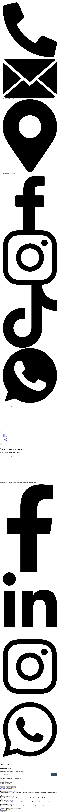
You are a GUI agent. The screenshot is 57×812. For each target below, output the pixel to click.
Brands (4, 439)
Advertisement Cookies (6, 804)
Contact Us (5, 441)
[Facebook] (30, 229)
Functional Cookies (5, 796)
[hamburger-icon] (0, 431)
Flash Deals (5, 436)
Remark (12, 796)
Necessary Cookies (5, 791)
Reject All (8, 787)
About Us (5, 440)
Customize (3, 787)
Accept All (13, 787)
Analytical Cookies (5, 800)
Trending (5, 438)
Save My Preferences (10, 808)
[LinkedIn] (30, 634)
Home (4, 434)
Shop (4, 435)
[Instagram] (30, 284)
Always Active (13, 791)
